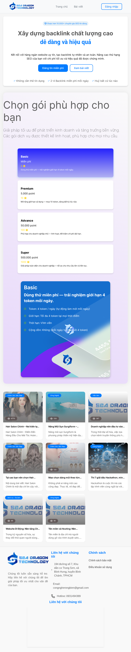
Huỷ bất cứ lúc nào (106, 80)
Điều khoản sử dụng (100, 567)
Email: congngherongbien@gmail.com (71, 586)
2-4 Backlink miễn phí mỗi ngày (69, 80)
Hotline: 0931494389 (69, 596)
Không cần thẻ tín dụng (30, 80)
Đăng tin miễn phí (53, 68)
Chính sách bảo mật (100, 560)
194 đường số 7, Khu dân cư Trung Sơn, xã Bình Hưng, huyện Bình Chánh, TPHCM (67, 570)
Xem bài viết (81, 68)
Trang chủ (62, 6)
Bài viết (78, 6)
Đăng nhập (111, 6)
